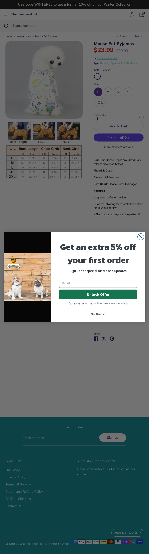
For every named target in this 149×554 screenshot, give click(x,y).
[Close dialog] (141, 237)
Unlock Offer (98, 294)
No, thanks (98, 314)
